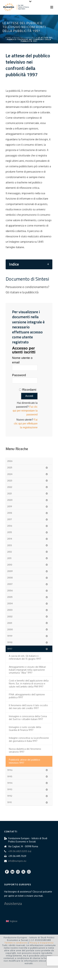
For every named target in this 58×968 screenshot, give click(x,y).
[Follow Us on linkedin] (12, 872)
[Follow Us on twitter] (23, 872)
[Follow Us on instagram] (18, 872)
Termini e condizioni (16, 942)
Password (19, 375)
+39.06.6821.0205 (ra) (19, 851)
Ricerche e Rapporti (25, 38)
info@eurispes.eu (17, 861)
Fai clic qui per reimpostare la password (25, 410)
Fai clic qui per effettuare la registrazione (26, 423)
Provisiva (36, 966)
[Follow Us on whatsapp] (29, 872)
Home (8, 38)
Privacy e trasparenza (41, 942)
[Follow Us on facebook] (7, 872)
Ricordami (29, 389)
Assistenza (13, 903)
